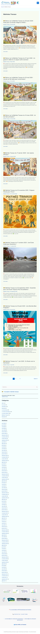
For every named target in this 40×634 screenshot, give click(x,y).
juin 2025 (3, 445)
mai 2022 (3, 502)
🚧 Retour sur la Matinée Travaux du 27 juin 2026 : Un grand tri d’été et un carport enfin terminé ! (19, 58)
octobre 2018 (4, 560)
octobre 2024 (4, 458)
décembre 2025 (4, 435)
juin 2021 (3, 519)
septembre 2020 (5, 533)
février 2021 (4, 526)
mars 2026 (4, 430)
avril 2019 (3, 550)
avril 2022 (3, 504)
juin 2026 (3, 425)
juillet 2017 (3, 580)
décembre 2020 (4, 530)
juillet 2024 (4, 462)
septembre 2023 (5, 479)
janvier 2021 (4, 528)
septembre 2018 (5, 562)
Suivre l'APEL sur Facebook (20, 624)
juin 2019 (3, 546)
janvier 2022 (4, 509)
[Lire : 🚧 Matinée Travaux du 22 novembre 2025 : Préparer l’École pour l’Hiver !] (20, 211)
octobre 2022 (4, 496)
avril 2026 (3, 428)
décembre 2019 (4, 540)
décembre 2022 (4, 492)
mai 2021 (3, 521)
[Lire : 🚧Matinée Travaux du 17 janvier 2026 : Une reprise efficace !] (20, 166)
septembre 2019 (5, 543)
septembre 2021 (5, 516)
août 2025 (3, 441)
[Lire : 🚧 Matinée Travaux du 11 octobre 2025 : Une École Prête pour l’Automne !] (20, 259)
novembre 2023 (5, 475)
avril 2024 (3, 467)
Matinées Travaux (6, 24)
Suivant (36, 378)
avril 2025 (3, 448)
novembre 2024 (5, 457)
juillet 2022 (4, 499)
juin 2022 (3, 501)
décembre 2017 (4, 574)
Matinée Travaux (5, 396)
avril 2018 (3, 567)
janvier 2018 (4, 572)
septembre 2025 (5, 440)
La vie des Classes (5, 413)
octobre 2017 (4, 577)
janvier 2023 (4, 491)
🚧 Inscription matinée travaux (10, 391)
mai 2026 (3, 426)
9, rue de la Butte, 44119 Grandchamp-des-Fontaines (20, 609)
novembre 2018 (4, 558)
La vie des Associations (6, 411)
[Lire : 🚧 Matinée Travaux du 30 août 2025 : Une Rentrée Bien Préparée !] (20, 328)
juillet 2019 (4, 545)
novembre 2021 (4, 513)
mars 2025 (4, 450)
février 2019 (4, 553)
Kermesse (3, 408)
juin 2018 (3, 565)
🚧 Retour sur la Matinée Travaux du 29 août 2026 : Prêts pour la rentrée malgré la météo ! (18, 21)
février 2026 (4, 431)
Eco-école (3, 404)
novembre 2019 (4, 541)
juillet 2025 (4, 443)
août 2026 (3, 423)
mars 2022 (4, 506)
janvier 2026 (4, 433)
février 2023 (4, 489)
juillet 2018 (4, 563)
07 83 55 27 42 (17, 614)
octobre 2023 (4, 477)
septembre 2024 (5, 460)
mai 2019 (3, 548)
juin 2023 (3, 482)
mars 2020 (4, 536)
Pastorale (3, 416)
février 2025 (4, 452)
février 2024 (4, 470)
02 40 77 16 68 (24, 614)
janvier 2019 (4, 555)
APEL (3, 403)
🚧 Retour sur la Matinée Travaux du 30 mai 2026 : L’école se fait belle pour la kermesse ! (18, 78)
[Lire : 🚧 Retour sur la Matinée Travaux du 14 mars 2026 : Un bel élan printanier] (20, 129)
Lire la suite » (5, 51)
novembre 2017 (4, 575)
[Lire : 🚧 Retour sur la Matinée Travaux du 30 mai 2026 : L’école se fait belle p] (20, 91)
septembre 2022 (5, 497)
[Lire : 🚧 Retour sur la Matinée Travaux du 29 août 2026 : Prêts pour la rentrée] (20, 34)
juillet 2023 (4, 480)
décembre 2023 (4, 474)
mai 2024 (3, 465)
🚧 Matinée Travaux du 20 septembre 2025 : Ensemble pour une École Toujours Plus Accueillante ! (19, 288)
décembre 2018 (4, 557)
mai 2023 (3, 484)
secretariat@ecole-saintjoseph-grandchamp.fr (14, 618)
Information (4, 406)
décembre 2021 (4, 511)
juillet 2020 (4, 535)
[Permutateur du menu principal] (38, 3)
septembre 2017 (5, 579)
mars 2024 (4, 469)
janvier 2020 (4, 538)
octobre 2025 (4, 438)
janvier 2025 (4, 453)
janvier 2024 (4, 472)
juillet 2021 (4, 518)
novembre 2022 (5, 494)
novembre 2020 (5, 531)
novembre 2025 (5, 436)
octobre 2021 (4, 514)
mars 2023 (4, 487)
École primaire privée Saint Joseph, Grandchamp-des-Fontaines (7, 4)
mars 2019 (4, 552)
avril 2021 (3, 523)
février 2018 (4, 570)
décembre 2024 (4, 455)
